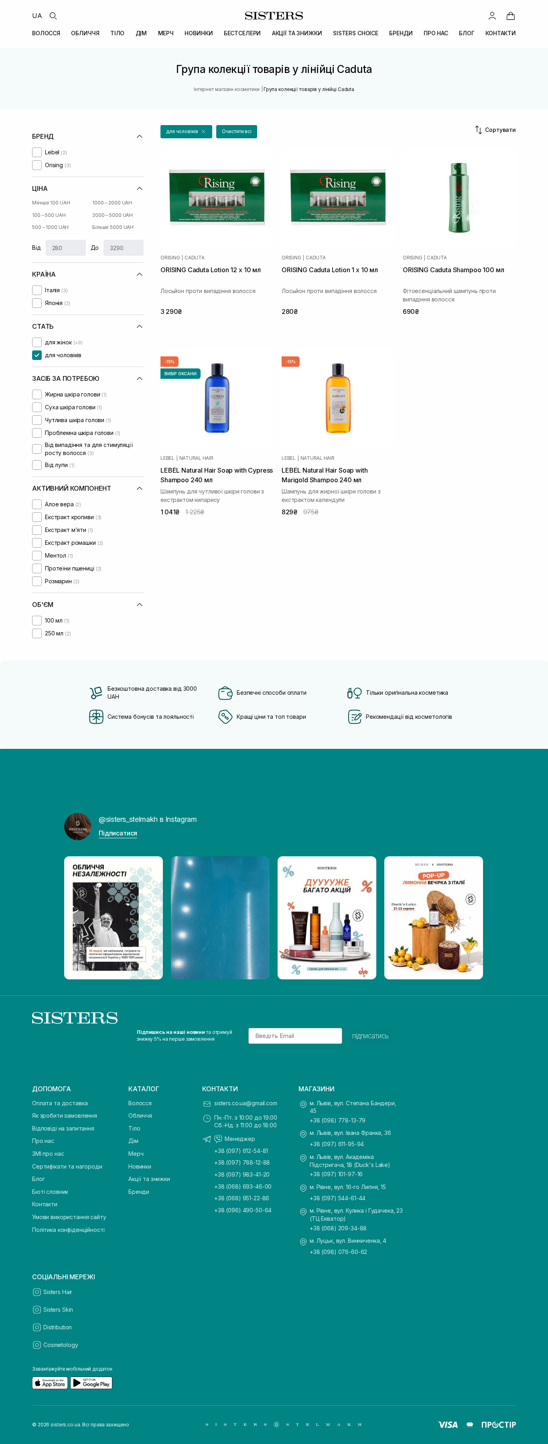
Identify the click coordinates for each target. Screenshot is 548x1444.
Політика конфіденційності (68, 1229)
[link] (510, 15)
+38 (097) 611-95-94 (337, 1144)
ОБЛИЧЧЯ (85, 33)
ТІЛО (117, 33)
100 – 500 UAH (48, 215)
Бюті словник (50, 1191)
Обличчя (140, 1115)
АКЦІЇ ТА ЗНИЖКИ (297, 33)
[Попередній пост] (77, 917)
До (95, 247)
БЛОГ (466, 33)
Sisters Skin (58, 1309)
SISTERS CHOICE (355, 33)
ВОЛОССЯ (46, 33)
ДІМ (141, 33)
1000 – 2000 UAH (112, 203)
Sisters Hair (57, 1291)
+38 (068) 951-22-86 (241, 1198)
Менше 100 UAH (51, 203)
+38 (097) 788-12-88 (242, 1162)
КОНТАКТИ (500, 33)
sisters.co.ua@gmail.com (245, 1103)
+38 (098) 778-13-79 (337, 1120)
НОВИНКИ (199, 33)
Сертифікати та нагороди (67, 1166)
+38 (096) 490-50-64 (243, 1210)
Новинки (139, 1166)
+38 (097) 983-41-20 (242, 1174)
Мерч (135, 1153)
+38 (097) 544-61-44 (337, 1198)
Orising (170, 258)
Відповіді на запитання (63, 1128)
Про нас (43, 1140)
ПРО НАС (436, 33)
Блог (38, 1178)
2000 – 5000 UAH (112, 215)
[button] (186, 131)
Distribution (57, 1327)
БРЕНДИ (400, 33)
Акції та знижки (149, 1178)
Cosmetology (60, 1344)
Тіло (134, 1128)
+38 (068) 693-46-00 (243, 1186)
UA (37, 16)
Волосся (140, 1103)
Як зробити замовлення (64, 1115)
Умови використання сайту (69, 1216)
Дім (133, 1140)
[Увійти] (492, 15)
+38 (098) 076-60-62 (338, 1251)
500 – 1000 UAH (50, 227)
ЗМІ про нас (48, 1153)
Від (36, 247)
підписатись (370, 1036)
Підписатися (118, 833)
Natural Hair (196, 458)
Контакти (44, 1204)
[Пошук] (53, 15)
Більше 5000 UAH (113, 227)
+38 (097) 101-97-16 (336, 1174)
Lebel (167, 458)
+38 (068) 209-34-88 (338, 1228)
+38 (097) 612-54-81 (241, 1150)
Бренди (138, 1191)
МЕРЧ (166, 33)
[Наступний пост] (470, 917)
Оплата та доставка (59, 1103)
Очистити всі (237, 131)
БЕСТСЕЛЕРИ (242, 33)
